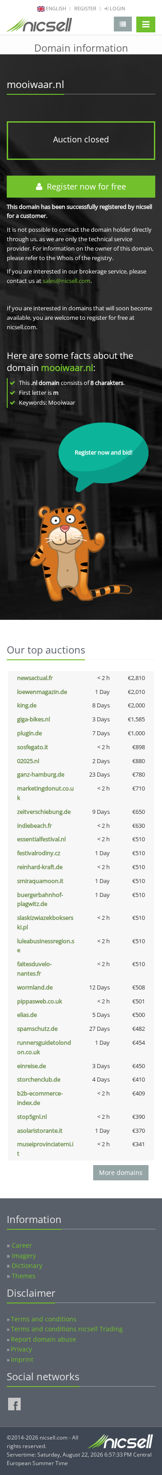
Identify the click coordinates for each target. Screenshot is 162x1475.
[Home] (39, 26)
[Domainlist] (123, 24)
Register (85, 8)
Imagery (24, 1255)
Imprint (22, 1359)
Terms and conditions (43, 1319)
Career (22, 1245)
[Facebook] (14, 1404)
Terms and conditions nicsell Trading (67, 1329)
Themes (24, 1276)
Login (116, 8)
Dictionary (27, 1265)
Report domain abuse (43, 1339)
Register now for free (84, 186)
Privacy (21, 1349)
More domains (121, 1172)
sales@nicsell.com (66, 281)
